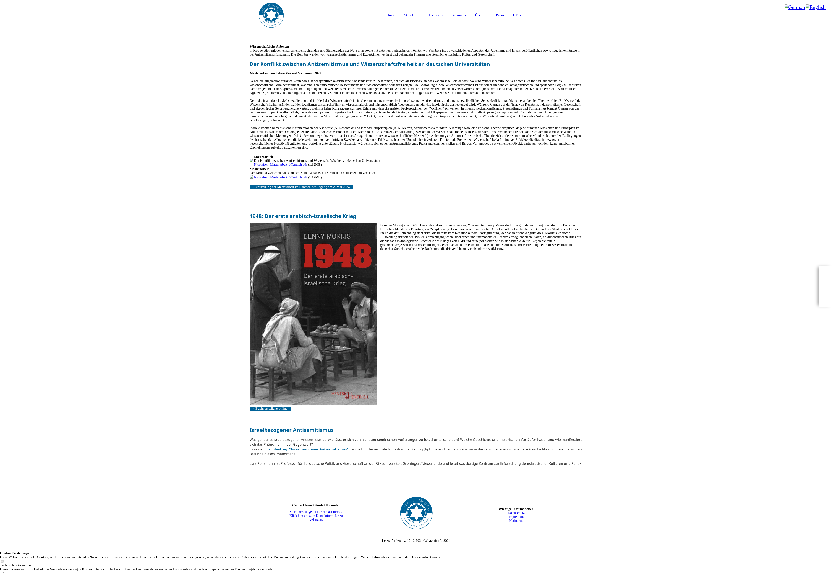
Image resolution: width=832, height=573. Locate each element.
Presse (500, 15)
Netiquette (516, 520)
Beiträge (457, 15)
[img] (287, 15)
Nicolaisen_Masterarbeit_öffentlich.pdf (280, 164)
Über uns (481, 15)
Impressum (516, 517)
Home (391, 15)
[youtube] (825, 273)
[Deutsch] (795, 7)
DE (515, 15)
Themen (434, 15)
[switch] (2, 561)
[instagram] (825, 286)
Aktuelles (409, 15)
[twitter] (825, 300)
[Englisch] (816, 7)
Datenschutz (516, 513)
